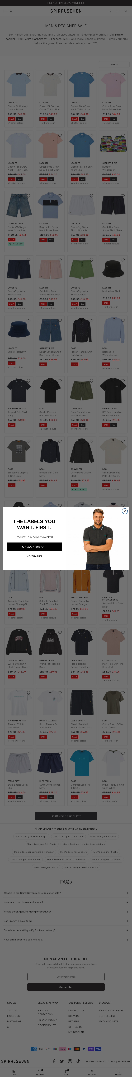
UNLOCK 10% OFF (34, 546)
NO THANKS (34, 556)
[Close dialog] (125, 511)
